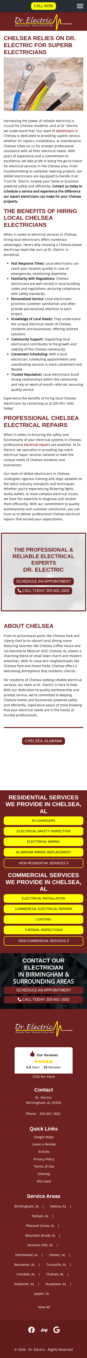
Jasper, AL (41, 1293)
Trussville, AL (56, 1264)
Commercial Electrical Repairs (43, 909)
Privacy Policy (44, 1159)
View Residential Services (42, 863)
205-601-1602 (49, 1113)
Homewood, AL (26, 1255)
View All (44, 1307)
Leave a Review (44, 1144)
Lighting (43, 919)
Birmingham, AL (26, 1206)
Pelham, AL (40, 1216)
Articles (44, 1151)
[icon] (31, 1330)
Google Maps (44, 1137)
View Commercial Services (42, 941)
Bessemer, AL (24, 1264)
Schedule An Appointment (43, 581)
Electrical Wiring (43, 842)
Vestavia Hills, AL (40, 1245)
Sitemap (44, 1174)
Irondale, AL (26, 1274)
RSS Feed (44, 1181)
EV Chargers (43, 820)
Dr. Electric (36, 1349)
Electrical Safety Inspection (44, 831)
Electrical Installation (43, 898)
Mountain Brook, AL (40, 1235)
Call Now (43, 6)
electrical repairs (37, 444)
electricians (65, 131)
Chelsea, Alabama (43, 741)
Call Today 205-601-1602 (45, 591)
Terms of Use (44, 1166)
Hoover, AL (57, 1255)
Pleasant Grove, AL (40, 1225)
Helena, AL (58, 1206)
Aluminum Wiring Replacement (43, 852)
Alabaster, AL (24, 1284)
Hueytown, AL (55, 1284)
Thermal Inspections (44, 930)
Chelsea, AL (55, 1274)
